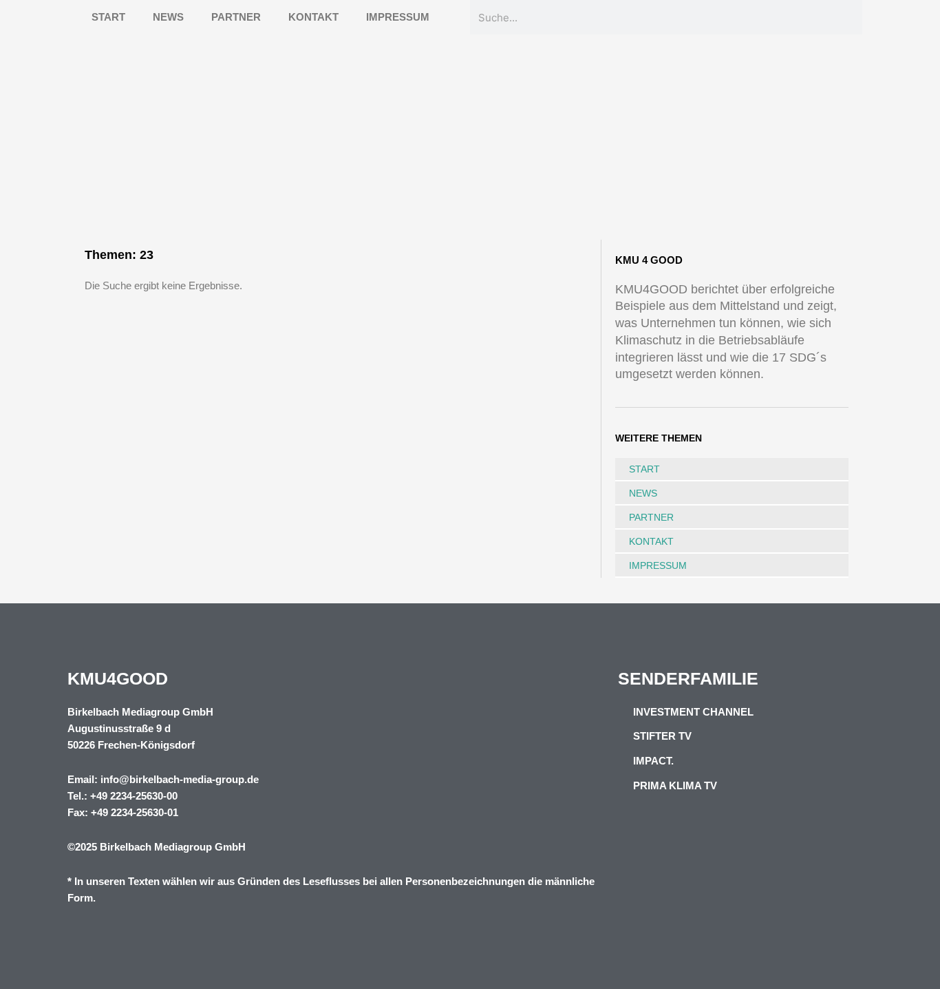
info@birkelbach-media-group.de (179, 779)
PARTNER (236, 17)
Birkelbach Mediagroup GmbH (173, 847)
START (108, 17)
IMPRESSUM (397, 17)
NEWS (168, 17)
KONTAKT (313, 17)
